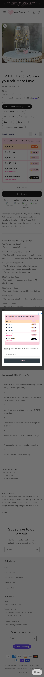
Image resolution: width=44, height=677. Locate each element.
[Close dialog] (40, 313)
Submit (22, 361)
